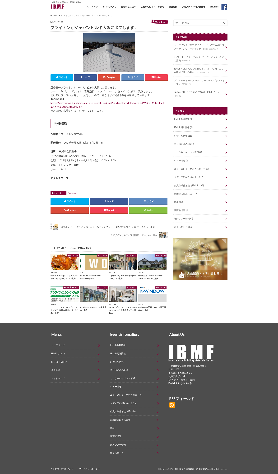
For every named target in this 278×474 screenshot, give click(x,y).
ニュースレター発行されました (191, 168)
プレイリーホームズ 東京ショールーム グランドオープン (199, 82)
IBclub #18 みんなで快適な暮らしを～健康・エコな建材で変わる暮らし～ (199, 70)
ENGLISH (214, 6)
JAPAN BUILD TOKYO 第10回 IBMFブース (196, 94)
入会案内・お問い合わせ (193, 6)
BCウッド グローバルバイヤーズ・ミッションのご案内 (199, 58)
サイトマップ (58, 378)
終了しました (59, 193)
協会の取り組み (128, 6)
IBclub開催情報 (183, 127)
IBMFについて (109, 6)
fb (226, 6)
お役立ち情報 (183, 135)
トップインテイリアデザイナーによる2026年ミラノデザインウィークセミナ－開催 (199, 47)
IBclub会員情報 (183, 119)
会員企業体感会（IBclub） (189, 185)
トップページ (91, 6)
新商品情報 (181, 210)
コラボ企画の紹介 (184, 144)
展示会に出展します (185, 193)
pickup (73, 193)
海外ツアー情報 (183, 218)
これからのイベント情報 (152, 6)
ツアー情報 (181, 160)
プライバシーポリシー (89, 469)
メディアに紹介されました (189, 177)
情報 (178, 202)
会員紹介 (173, 6)
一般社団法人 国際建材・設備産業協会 (191, 469)
